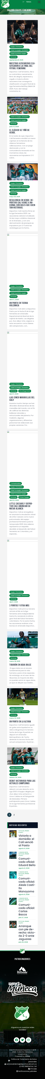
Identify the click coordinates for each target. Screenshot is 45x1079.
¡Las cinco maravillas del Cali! (22, 398)
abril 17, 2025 (14, 300)
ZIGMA (27, 1056)
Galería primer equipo (18, 53)
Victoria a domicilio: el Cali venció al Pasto (26, 840)
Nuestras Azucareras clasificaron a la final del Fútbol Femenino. (22, 66)
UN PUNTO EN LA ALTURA (20, 721)
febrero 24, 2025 (15, 777)
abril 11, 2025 (13, 394)
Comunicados (15, 483)
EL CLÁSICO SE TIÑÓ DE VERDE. (19, 131)
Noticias (13, 57)
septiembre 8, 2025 (16, 60)
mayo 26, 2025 (14, 197)
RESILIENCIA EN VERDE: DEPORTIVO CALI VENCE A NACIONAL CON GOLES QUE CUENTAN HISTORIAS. (22, 204)
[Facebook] (16, 1040)
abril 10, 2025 (14, 500)
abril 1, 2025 (13, 602)
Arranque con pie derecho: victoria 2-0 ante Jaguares (27, 933)
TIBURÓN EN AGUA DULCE (20, 665)
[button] (26, 2)
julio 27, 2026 (23, 917)
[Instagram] (28, 1040)
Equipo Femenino (16, 47)
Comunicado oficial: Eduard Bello (27, 862)
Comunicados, (23, 852)
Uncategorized (24, 391)
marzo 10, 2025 (14, 718)
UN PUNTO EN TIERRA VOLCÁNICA (18, 304)
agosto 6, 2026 (24, 868)
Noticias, (22, 831)
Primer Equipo (24, 497)
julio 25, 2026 (23, 942)
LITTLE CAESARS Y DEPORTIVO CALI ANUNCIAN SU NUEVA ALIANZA (21, 506)
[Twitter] (22, 1040)
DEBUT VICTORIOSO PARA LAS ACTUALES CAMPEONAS (22, 782)
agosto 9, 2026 (24, 848)
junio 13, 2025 (14, 127)
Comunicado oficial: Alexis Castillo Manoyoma (27, 885)
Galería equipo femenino (19, 50)
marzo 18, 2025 (14, 661)
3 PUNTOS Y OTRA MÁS (19, 605)
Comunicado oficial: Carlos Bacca (27, 909)
